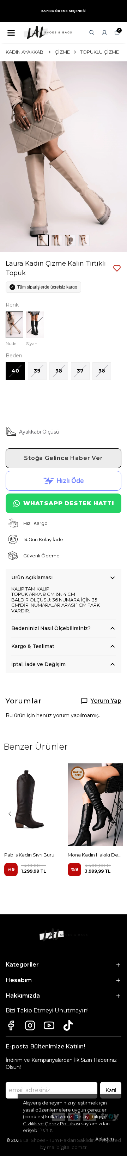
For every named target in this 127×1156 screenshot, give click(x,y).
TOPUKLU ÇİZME (99, 52)
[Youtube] (49, 1025)
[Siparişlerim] (104, 32)
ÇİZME (62, 52)
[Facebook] (11, 1025)
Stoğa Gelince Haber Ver (63, 458)
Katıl (110, 1090)
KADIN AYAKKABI (25, 52)
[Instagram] (30, 1025)
